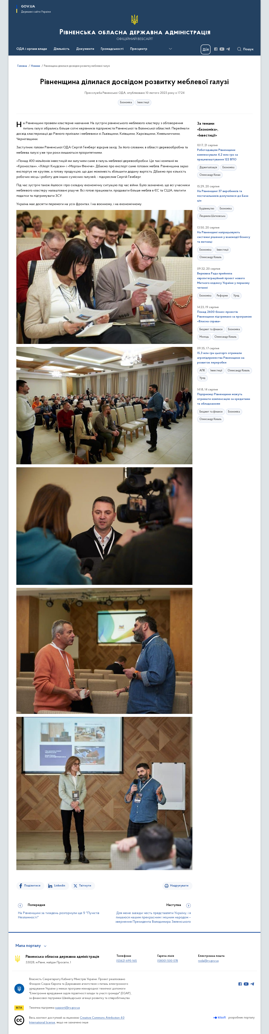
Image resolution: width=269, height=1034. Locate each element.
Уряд (236, 295)
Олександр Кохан (209, 175)
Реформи (222, 295)
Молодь (204, 336)
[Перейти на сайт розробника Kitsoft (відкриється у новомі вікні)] (220, 1017)
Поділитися (32, 885)
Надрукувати (179, 885)
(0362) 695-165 (126, 960)
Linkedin (59, 885)
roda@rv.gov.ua (208, 960)
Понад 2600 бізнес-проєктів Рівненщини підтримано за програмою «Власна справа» (224, 316)
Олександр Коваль (210, 257)
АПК (202, 370)
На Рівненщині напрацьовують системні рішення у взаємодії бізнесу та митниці (223, 237)
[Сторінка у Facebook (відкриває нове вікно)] (215, 49)
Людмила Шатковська (212, 216)
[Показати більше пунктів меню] (170, 49)
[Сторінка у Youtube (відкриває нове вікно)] (222, 49)
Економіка (126, 102)
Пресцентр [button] (138, 49)
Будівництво (206, 208)
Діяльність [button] (62, 49)
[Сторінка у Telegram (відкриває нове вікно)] (228, 49)
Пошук (248, 49)
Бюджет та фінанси (211, 329)
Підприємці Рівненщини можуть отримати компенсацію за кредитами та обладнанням (223, 399)
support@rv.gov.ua (67, 1007)
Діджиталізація (208, 167)
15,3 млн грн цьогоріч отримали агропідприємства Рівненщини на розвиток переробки (220, 358)
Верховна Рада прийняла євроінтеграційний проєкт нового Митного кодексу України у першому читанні (223, 280)
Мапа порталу (28, 946)
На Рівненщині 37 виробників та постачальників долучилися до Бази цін (222, 196)
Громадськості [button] (112, 49)
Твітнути (85, 885)
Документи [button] (85, 49)
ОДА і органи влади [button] (31, 49)
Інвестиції (143, 102)
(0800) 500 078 (167, 960)
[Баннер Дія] (206, 49)
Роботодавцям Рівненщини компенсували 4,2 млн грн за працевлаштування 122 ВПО (217, 155)
